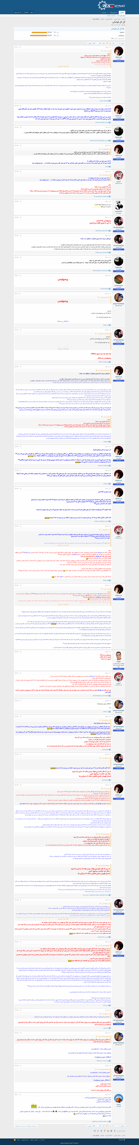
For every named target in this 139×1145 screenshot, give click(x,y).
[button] (109, 12)
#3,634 (17, 145)
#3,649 (16, 652)
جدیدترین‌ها (113, 12)
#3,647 (17, 526)
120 (113, 43)
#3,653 (17, 754)
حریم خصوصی (24, 1140)
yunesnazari (119, 285)
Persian (121, 1140)
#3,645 (17, 470)
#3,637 (17, 217)
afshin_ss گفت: (105, 175)
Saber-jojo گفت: (105, 149)
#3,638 (17, 236)
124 (100, 43)
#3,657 (17, 1010)
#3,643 (17, 367)
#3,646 (17, 489)
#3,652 (17, 717)
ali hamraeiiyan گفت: (104, 371)
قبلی (122, 43)
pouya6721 (118, 211)
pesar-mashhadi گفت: (103, 334)
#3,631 (16, 47)
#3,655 (17, 900)
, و (99, 141)
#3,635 (17, 171)
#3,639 (17, 257)
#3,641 (16, 294)
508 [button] (56, 35)
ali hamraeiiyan (118, 227)
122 (107, 43)
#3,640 (16, 276)
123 (104, 43)
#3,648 (17, 585)
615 (94, 43)
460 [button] (56, 32)
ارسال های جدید (121, 16)
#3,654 (17, 785)
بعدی (90, 43)
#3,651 (16, 701)
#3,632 (17, 106)
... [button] (116, 43)
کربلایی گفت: (106, 51)
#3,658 (17, 1033)
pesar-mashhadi (118, 304)
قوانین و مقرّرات (34, 1140)
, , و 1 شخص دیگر (95, 895)
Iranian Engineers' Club (69, 1143)
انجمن (122, 12)
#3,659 (17, 1066)
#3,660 (16, 1095)
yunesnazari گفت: (105, 297)
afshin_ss (118, 57)
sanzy (119, 1104)
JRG (122, 25)
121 (110, 43)
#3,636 (17, 201)
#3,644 (17, 447)
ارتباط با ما (41, 1140)
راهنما (18, 1140)
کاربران (104, 12)
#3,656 (17, 942)
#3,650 (17, 673)
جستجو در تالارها (111, 16)
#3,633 (17, 127)
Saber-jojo (118, 137)
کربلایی (119, 181)
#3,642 (17, 330)
